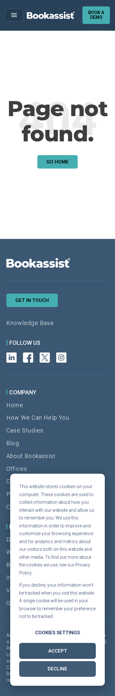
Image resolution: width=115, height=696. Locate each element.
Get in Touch (32, 300)
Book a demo (96, 15)
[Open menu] (14, 15)
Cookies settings (57, 633)
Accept (57, 651)
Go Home (57, 162)
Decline (57, 669)
